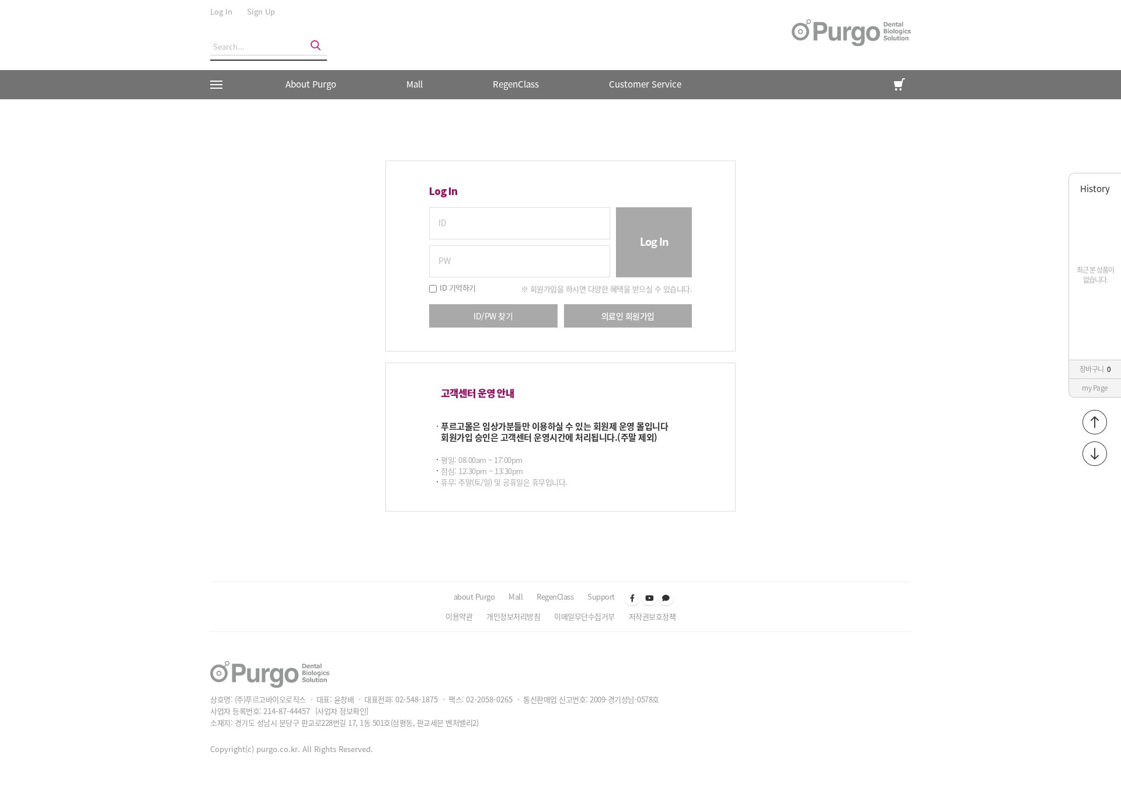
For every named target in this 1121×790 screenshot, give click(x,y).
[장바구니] (899, 84)
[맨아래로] (1095, 454)
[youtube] (649, 597)
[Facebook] (632, 597)
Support (601, 596)
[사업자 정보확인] (341, 710)
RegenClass (555, 596)
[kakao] (666, 597)
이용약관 (458, 616)
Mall (414, 84)
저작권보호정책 (652, 616)
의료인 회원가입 (628, 316)
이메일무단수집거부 (584, 616)
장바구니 (1095, 369)
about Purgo (474, 596)
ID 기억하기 (458, 287)
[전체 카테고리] (220, 84)
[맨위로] (1095, 422)
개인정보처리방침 (513, 616)
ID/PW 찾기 (493, 316)
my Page (1095, 387)
